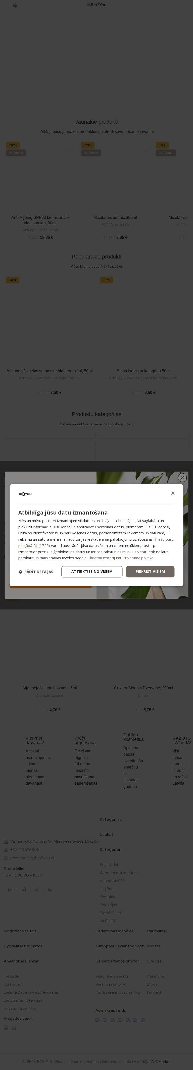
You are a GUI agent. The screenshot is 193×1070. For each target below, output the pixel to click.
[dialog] (96, 535)
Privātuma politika (138, 558)
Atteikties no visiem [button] (92, 571)
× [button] (173, 493)
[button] (35, 572)
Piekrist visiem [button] (150, 571)
